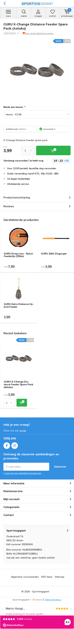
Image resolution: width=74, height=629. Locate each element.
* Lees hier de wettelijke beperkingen (22, 473)
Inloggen (38, 16)
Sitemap (59, 576)
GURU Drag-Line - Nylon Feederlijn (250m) (18, 255)
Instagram (14, 445)
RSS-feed (46, 576)
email (23, 430)
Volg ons (9, 438)
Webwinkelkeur (53, 599)
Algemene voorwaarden (25, 576)
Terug (4, 3)
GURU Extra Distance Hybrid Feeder (19, 305)
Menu (8, 16)
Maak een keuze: (14, 107)
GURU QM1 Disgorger (54, 253)
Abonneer (60, 466)
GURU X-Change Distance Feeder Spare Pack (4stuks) (18, 384)
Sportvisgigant (40, 591)
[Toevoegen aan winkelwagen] (22, 403)
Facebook (6, 445)
